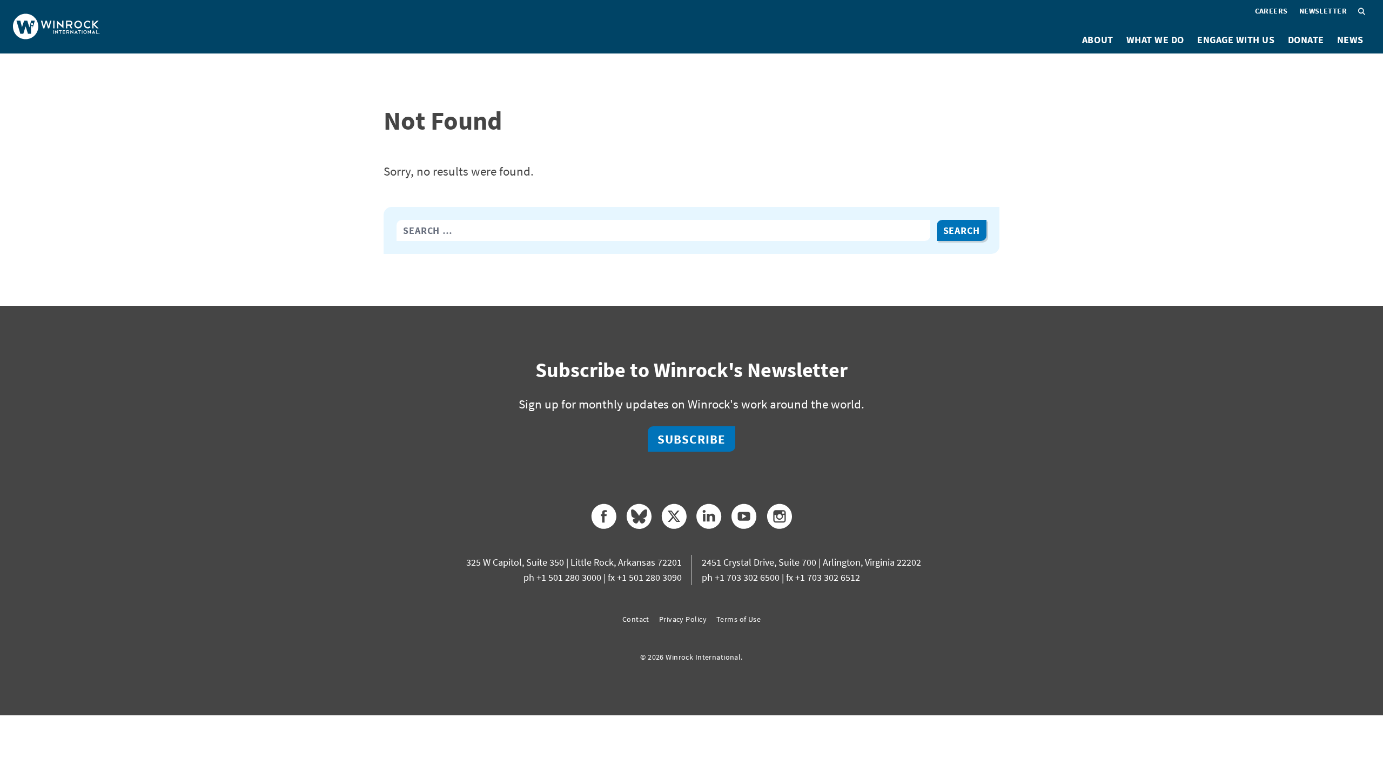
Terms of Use (738, 619)
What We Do (1155, 39)
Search (961, 230)
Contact (635, 619)
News (1350, 39)
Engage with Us (1236, 39)
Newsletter (1323, 11)
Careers (1271, 11)
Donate (1306, 39)
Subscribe (691, 439)
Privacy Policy (683, 619)
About (1097, 39)
